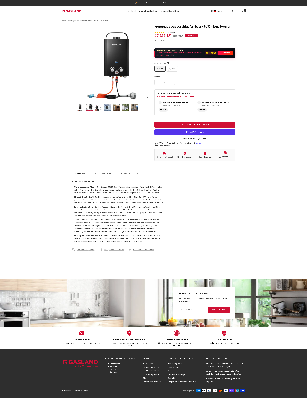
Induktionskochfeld (151, 371)
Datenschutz (173, 367)
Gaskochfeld (148, 363)
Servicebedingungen (176, 371)
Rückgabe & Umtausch (114, 249)
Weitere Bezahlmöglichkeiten (195, 138)
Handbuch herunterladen (143, 249)
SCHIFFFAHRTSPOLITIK (103, 173)
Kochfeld (132, 11)
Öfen (145, 378)
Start (64, 21)
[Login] (238, 11)
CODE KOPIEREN (225, 53)
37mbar (160, 68)
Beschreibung (78, 173)
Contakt (171, 378)
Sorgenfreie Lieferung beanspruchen (183, 382)
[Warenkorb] (243, 11)
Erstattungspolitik (175, 363)
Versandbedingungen (85, 249)
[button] (218, 11)
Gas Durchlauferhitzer (170, 11)
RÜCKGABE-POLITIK (129, 173)
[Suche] (233, 11)
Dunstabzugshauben (148, 11)
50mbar (172, 68)
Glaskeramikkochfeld (151, 367)
